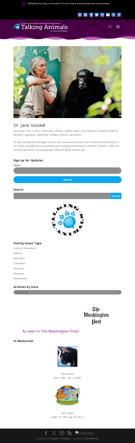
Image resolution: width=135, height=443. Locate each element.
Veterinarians (20, 278)
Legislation (30, 134)
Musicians (19, 273)
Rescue (64, 134)
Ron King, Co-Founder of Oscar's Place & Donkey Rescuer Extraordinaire (74, 3)
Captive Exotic (72, 130)
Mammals (42, 134)
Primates (54, 134)
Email (17, 165)
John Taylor (67, 413)
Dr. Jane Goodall (29, 125)
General (103, 130)
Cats (83, 130)
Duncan (21, 130)
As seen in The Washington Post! (51, 331)
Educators (92, 130)
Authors (59, 130)
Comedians (20, 263)
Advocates (48, 130)
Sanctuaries (75, 134)
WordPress (92, 438)
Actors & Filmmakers (25, 248)
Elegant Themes (60, 438)
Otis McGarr (67, 373)
